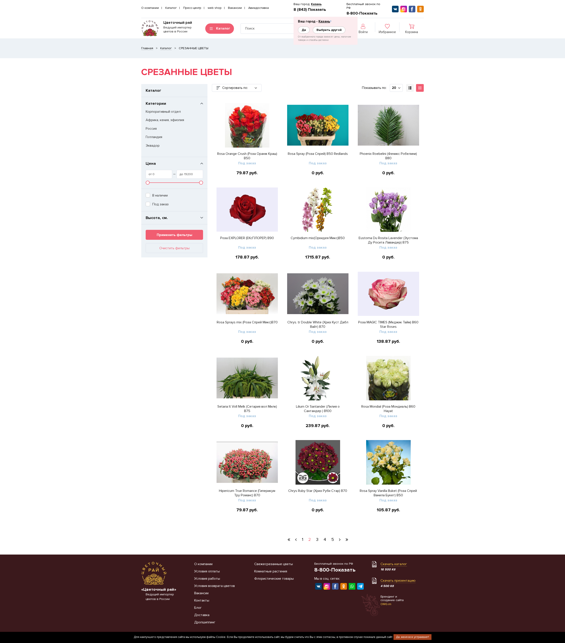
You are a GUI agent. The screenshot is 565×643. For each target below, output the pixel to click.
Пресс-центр (192, 8)
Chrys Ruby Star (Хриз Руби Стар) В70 (317, 491)
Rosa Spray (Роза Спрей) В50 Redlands (318, 154)
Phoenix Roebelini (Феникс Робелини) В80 (388, 156)
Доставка (201, 615)
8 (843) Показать (310, 9)
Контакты (201, 600)
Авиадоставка (258, 8)
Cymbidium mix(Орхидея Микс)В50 (318, 238)
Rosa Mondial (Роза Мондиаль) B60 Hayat (388, 408)
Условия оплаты (207, 571)
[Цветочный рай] (150, 28)
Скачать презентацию (398, 580)
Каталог (171, 8)
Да (304, 30)
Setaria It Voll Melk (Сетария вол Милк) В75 (247, 408)
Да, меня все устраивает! (412, 637)
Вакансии (235, 8)
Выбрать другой (329, 30)
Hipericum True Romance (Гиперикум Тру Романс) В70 (247, 493)
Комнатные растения (270, 571)
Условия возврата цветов (214, 586)
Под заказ (160, 204)
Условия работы (207, 578)
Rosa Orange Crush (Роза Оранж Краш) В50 (247, 156)
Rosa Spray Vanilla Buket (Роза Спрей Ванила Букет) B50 (388, 493)
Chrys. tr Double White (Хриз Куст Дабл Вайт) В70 (317, 324)
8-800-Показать (362, 13)
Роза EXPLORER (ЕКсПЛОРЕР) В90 (247, 238)
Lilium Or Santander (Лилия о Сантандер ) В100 (318, 408)
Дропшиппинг (204, 622)
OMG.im (385, 604)
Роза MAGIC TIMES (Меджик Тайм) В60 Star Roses (388, 324)
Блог (198, 608)
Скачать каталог (393, 564)
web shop (215, 8)
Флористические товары (274, 578)
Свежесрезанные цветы (273, 564)
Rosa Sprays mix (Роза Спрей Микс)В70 (247, 322)
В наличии (160, 195)
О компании (150, 8)
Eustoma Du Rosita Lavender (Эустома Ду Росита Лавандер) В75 (388, 240)
